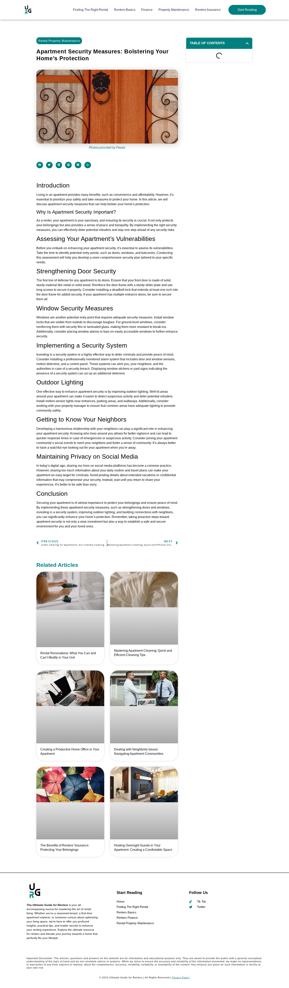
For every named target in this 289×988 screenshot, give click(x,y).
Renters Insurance (208, 9)
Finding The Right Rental (90, 9)
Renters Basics (124, 9)
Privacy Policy (181, 977)
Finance (147, 9)
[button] (39, 165)
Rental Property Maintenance (59, 40)
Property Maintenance (173, 9)
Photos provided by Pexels (107, 147)
